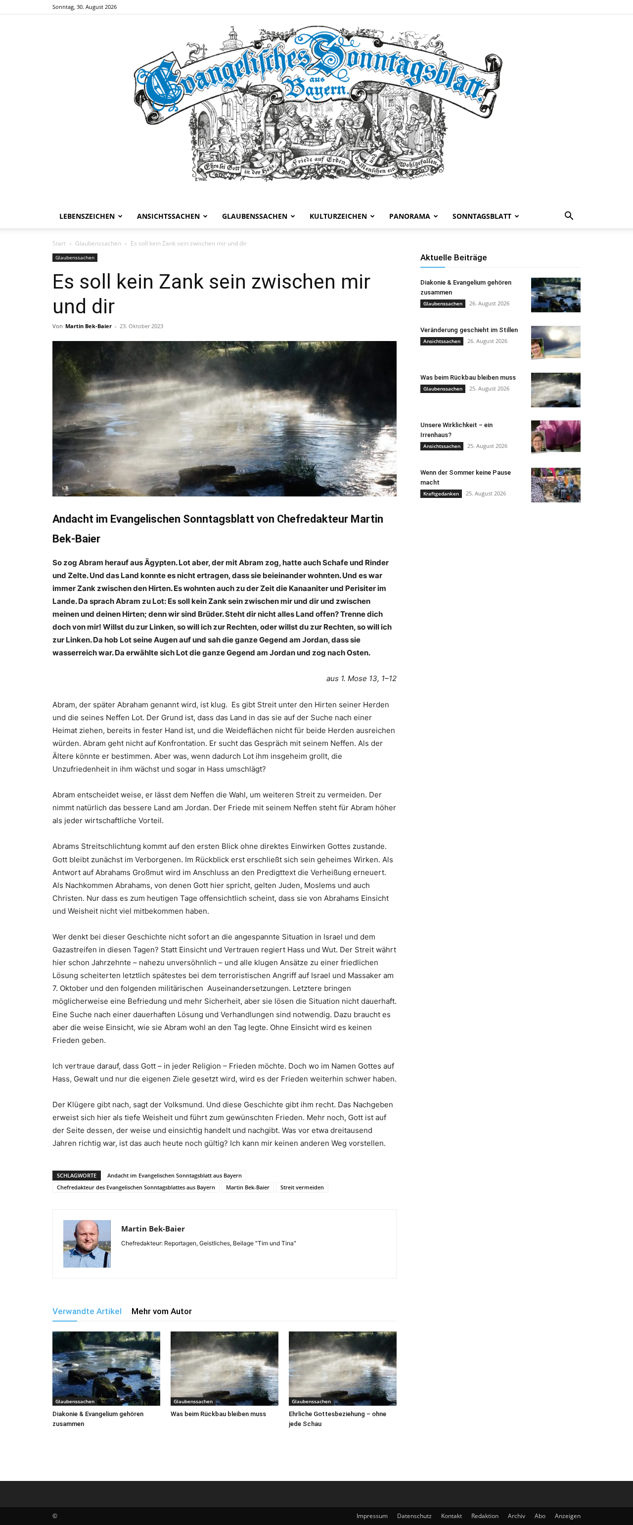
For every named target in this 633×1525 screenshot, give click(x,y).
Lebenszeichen (87, 216)
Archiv (516, 1516)
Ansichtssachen (168, 216)
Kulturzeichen (338, 216)
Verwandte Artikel (87, 1311)
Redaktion (484, 1516)
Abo (540, 1516)
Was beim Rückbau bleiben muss (218, 1414)
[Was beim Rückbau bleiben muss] (224, 1368)
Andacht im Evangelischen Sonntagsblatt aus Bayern (174, 1175)
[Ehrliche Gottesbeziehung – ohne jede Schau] (343, 1368)
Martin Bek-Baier (88, 326)
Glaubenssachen (254, 216)
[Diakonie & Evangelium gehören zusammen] (106, 1368)
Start (59, 243)
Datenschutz (414, 1516)
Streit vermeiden (302, 1187)
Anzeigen (568, 1516)
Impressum (372, 1516)
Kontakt (451, 1516)
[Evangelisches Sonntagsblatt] (316, 109)
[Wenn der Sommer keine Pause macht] (556, 485)
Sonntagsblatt (481, 216)
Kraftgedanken (441, 493)
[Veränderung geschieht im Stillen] (556, 342)
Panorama (409, 216)
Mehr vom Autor (162, 1311)
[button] (569, 217)
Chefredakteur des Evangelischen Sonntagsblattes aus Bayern (136, 1187)
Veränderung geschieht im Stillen (469, 330)
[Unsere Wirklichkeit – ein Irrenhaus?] (556, 437)
